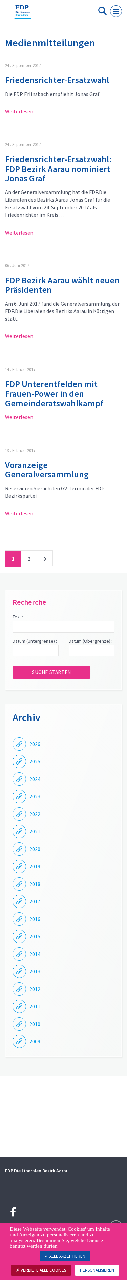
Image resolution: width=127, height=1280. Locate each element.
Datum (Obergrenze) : (90, 641)
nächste (44, 560)
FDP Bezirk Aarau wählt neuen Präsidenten (62, 285)
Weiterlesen (19, 111)
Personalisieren (97, 1270)
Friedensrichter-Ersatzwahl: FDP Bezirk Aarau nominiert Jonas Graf (58, 168)
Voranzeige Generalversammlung (47, 469)
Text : (18, 617)
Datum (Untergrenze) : (35, 641)
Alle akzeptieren (66, 1256)
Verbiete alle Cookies (43, 1270)
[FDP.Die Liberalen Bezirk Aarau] (22, 14)
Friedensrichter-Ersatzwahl (57, 79)
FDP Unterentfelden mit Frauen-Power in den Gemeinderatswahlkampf (54, 393)
